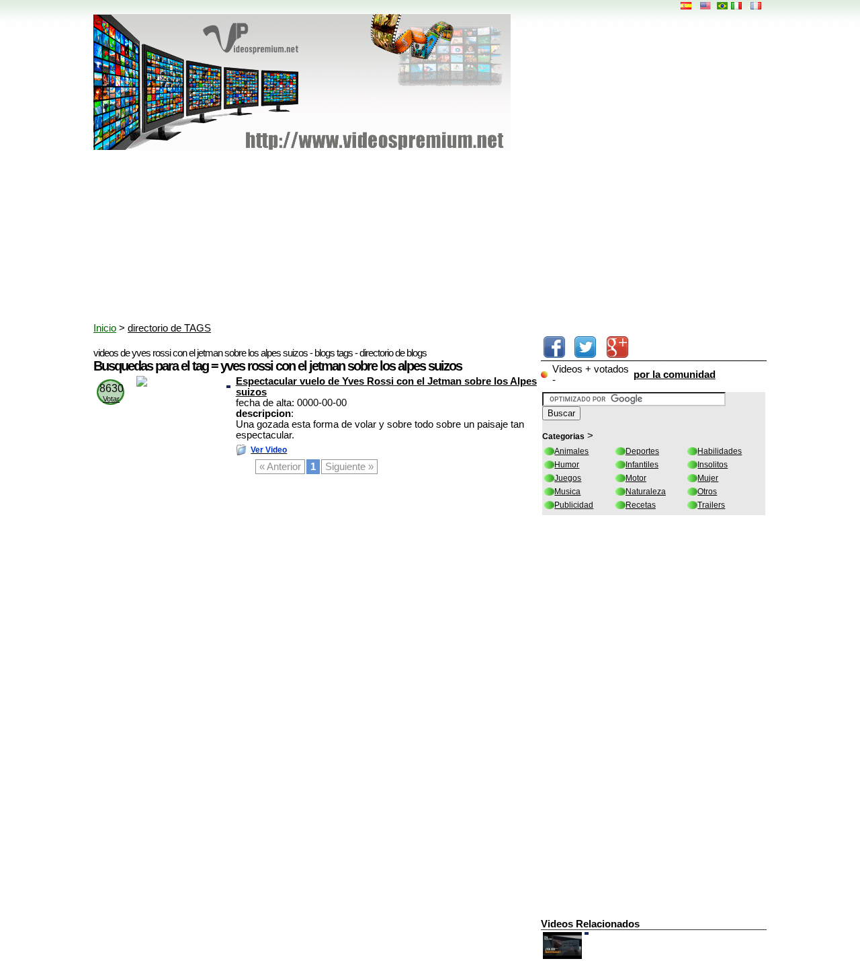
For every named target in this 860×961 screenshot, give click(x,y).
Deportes (642, 451)
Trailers (711, 505)
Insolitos (712, 464)
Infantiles (642, 464)
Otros (707, 491)
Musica (567, 491)
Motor (636, 478)
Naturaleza (646, 491)
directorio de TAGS (169, 328)
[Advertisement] (419, 239)
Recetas (641, 505)
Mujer (707, 478)
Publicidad (573, 505)
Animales (571, 451)
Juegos (567, 478)
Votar (111, 399)
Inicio (104, 328)
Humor (566, 464)
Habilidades (719, 451)
